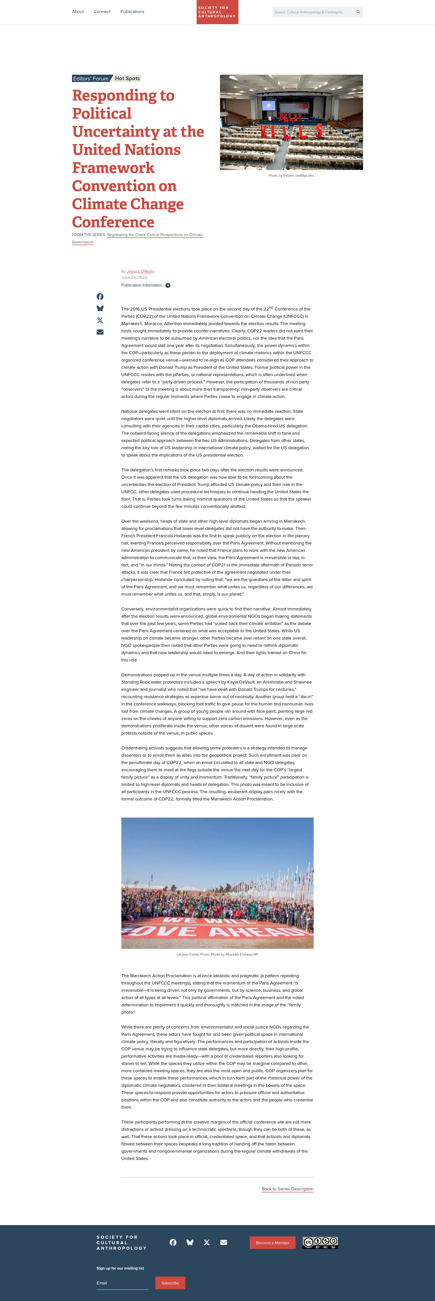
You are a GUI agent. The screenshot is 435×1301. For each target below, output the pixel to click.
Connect (102, 11)
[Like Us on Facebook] (173, 1242)
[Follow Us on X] (206, 1242)
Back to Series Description (288, 1189)
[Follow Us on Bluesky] (190, 1242)
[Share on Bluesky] (100, 308)
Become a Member (272, 1242)
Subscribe (170, 1283)
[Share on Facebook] (100, 296)
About (78, 11)
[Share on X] (100, 320)
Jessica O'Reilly (140, 271)
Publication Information (141, 285)
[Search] (358, 11)
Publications (132, 11)
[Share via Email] (100, 332)
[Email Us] (223, 1242)
